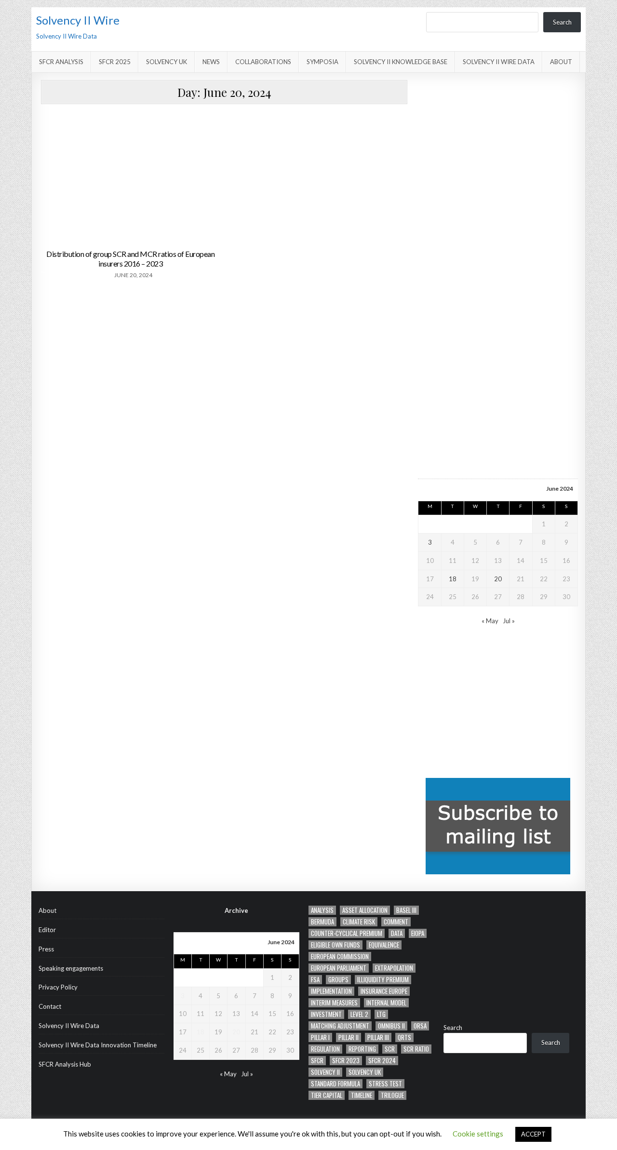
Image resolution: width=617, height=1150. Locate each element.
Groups (338, 979)
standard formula (335, 1083)
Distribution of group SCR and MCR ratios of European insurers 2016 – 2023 (130, 258)
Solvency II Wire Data (499, 62)
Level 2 (359, 1014)
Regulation (325, 1049)
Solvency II (325, 1072)
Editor (47, 930)
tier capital (326, 1095)
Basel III (406, 910)
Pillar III (378, 1037)
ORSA (420, 1025)
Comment (396, 921)
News (211, 62)
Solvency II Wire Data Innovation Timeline (98, 1045)
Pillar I (320, 1037)
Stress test (385, 1083)
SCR (390, 1049)
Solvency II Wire (78, 20)
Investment (326, 1014)
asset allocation (365, 910)
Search (562, 22)
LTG (381, 1014)
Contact (50, 1006)
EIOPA (417, 933)
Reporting (362, 1049)
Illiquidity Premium (383, 979)
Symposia (322, 62)
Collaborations (263, 62)
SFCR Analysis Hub (65, 1064)
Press (46, 949)
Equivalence (384, 944)
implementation (331, 991)
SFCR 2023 (346, 1060)
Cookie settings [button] (478, 1133)
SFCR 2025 (115, 62)
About (561, 62)
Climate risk (359, 921)
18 (452, 579)
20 (498, 579)
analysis (322, 910)
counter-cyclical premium (346, 933)
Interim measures (334, 1002)
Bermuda (322, 921)
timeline (361, 1095)
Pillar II (348, 1037)
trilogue (392, 1095)
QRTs (404, 1037)
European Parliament (338, 968)
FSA (315, 979)
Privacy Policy (58, 987)
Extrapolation (394, 968)
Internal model (386, 1002)
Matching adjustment (340, 1025)
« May (490, 621)
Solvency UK (166, 62)
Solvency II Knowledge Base (400, 62)
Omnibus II (391, 1025)
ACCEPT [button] (533, 1134)
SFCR (317, 1060)
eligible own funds (335, 944)
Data (396, 933)
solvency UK (365, 1072)
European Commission (340, 956)
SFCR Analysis (61, 62)
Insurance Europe (384, 991)
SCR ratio (416, 1049)
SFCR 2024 (382, 1060)
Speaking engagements (71, 968)
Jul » (509, 621)
